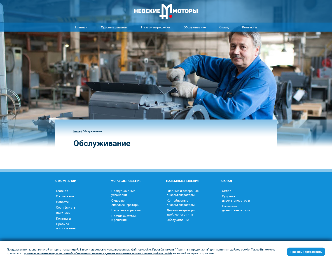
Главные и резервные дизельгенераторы (183, 192)
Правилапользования (66, 226)
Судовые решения (114, 27)
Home (76, 131)
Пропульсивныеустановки (123, 192)
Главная (81, 27)
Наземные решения (155, 27)
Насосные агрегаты (126, 210)
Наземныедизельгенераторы (236, 208)
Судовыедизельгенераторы (125, 202)
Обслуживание (195, 27)
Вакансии (63, 213)
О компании (65, 196)
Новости (62, 202)
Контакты (249, 27)
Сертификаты (66, 207)
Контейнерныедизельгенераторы (181, 202)
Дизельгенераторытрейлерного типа (181, 212)
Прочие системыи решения (123, 218)
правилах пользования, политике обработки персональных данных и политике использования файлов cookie (98, 253)
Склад (224, 27)
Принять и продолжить (306, 252)
